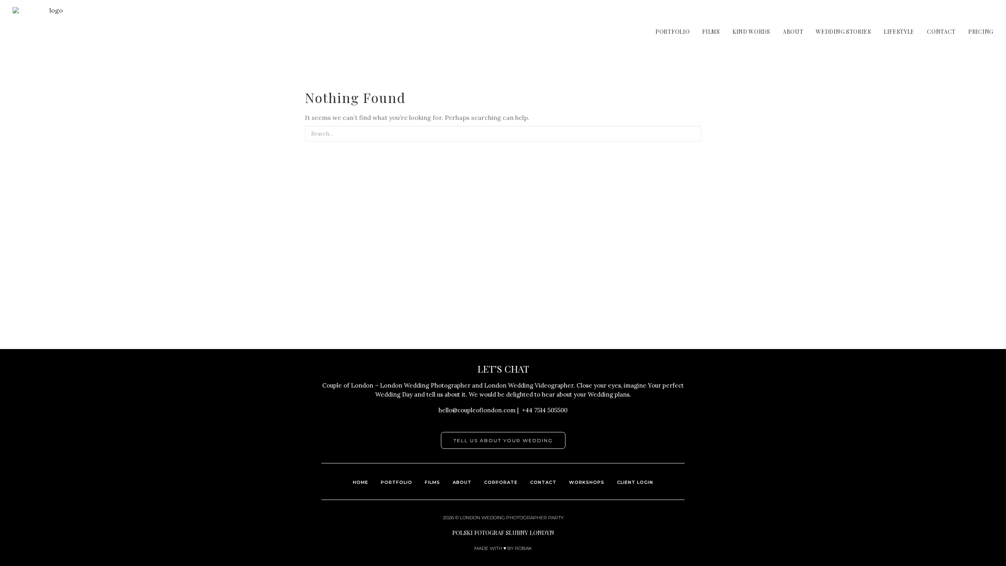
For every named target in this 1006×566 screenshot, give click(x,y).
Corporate (501, 482)
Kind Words (751, 31)
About (793, 31)
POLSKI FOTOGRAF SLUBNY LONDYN (503, 533)
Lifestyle (899, 31)
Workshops (586, 482)
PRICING (980, 31)
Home (360, 482)
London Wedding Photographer (503, 517)
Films (711, 31)
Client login (635, 482)
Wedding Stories (843, 31)
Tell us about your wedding (503, 440)
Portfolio (672, 31)
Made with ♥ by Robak (503, 548)
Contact (941, 31)
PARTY (556, 517)
